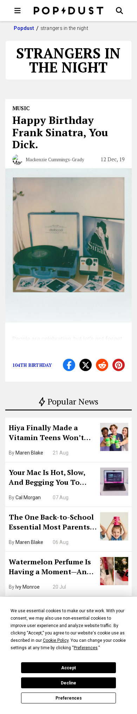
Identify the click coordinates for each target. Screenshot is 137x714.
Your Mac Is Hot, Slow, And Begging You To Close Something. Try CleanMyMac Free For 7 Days (49, 478)
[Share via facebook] (69, 365)
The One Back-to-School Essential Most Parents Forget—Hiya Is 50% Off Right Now (51, 522)
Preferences (69, 698)
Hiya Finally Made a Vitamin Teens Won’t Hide (46, 433)
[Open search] (119, 10)
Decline (68, 683)
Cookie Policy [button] (55, 640)
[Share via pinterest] (118, 365)
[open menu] (17, 10)
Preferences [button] (86, 647)
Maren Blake (29, 453)
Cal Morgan (28, 497)
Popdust (24, 28)
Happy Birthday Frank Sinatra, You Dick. (60, 132)
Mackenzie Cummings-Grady (55, 159)
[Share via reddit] (102, 365)
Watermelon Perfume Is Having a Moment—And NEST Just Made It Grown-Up (50, 567)
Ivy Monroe (27, 587)
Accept (68, 667)
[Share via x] (85, 365)
